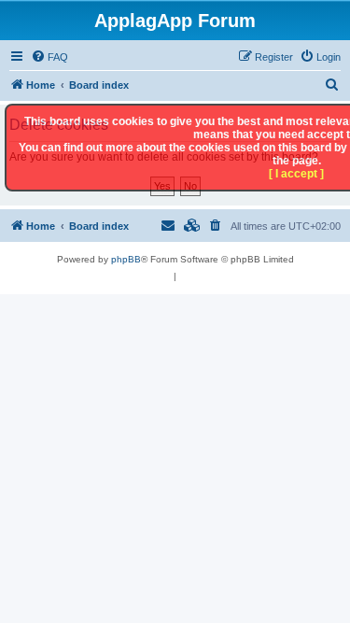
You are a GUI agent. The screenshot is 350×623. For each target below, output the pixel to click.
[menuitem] (49, 57)
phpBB (126, 259)
